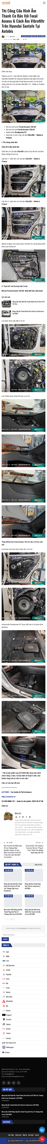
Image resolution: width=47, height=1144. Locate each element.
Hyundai (35, 36)
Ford (7, 960)
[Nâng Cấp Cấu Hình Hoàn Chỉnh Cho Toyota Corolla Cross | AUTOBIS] (34, 901)
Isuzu (7, 979)
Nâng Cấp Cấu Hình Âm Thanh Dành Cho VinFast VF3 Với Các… (28, 302)
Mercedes (9, 996)
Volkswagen (10, 1047)
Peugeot (9, 1015)
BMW (7, 956)
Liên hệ (37, 1135)
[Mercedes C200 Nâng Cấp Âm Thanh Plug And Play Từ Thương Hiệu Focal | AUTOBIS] (13, 901)
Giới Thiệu (11, 1135)
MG (7, 1006)
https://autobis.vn (9, 797)
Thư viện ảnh (41, 36)
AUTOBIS (5, 792)
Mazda (8, 992)
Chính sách (18, 1135)
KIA (7, 983)
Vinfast (8, 1038)
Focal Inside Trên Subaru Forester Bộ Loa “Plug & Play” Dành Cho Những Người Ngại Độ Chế (34, 849)
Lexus (8, 987)
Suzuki (8, 1028)
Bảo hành (30, 1135)
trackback (23, 928)
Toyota (8, 1033)
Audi (7, 952)
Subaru (8, 1024)
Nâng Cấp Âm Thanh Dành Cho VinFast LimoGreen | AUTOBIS (28, 312)
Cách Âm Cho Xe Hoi (26, 36)
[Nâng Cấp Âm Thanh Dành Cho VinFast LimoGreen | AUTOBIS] (6, 313)
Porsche (8, 1019)
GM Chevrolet (10, 965)
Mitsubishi (9, 1001)
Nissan (8, 1010)
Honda (8, 970)
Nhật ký (25, 1135)
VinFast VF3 (12, 1043)
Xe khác (7, 1052)
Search (5, 939)
